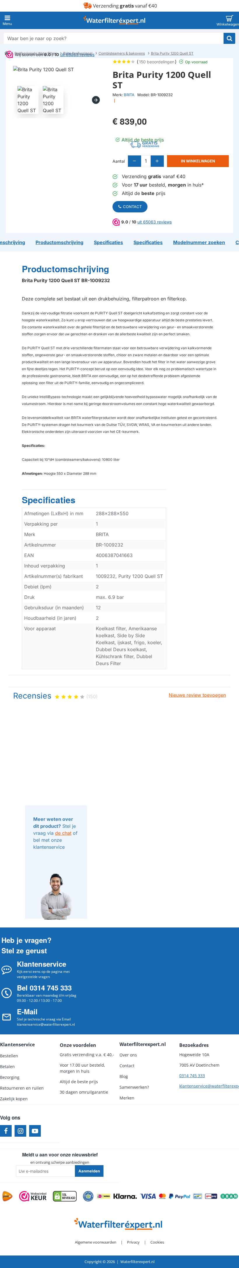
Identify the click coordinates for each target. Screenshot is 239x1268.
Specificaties (48, 500)
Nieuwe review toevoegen (197, 695)
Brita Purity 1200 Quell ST (172, 53)
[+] (157, 161)
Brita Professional (77, 53)
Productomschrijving (65, 269)
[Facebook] (6, 1131)
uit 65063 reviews (154, 221)
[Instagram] (20, 1131)
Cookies (157, 1242)
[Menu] (7, 20)
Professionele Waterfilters (36, 53)
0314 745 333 (192, 1075)
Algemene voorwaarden (95, 1242)
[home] (6, 53)
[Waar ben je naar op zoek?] (229, 38)
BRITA (129, 94)
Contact (132, 206)
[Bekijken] (229, 20)
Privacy (133, 1242)
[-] (134, 161)
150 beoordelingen (156, 61)
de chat (63, 833)
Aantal (119, 161)
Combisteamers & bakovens (122, 53)
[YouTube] (35, 1131)
